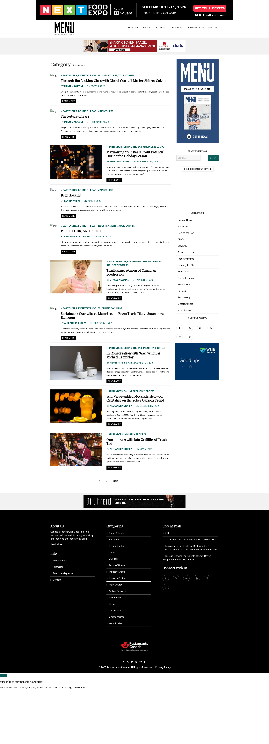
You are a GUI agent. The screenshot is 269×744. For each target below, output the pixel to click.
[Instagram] (136, 661)
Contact (57, 579)
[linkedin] (200, 328)
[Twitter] (190, 328)
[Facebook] (179, 328)
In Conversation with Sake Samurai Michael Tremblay (133, 355)
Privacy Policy (163, 667)
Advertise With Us (62, 560)
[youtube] (210, 328)
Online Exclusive (195, 27)
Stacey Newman (119, 279)
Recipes (150, 391)
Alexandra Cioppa (75, 323)
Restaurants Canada (77, 236)
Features (160, 27)
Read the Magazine (63, 573)
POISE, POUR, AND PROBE (81, 231)
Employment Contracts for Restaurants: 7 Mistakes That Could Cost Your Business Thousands (190, 547)
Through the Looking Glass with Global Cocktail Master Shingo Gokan (113, 80)
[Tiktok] (190, 337)
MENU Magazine (73, 86)
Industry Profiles (89, 75)
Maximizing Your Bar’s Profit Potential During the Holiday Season (135, 154)
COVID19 (182, 245)
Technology (184, 297)
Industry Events (108, 225)
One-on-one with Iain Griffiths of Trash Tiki (136, 441)
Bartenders (70, 75)
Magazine (133, 27)
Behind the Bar (87, 111)
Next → (117, 480)
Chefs (181, 239)
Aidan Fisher (117, 362)
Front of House (186, 252)
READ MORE (68, 101)
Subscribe (58, 566)
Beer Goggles (71, 195)
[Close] (3, 675)
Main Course (109, 75)
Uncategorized (185, 303)
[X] (128, 661)
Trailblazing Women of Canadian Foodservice (131, 272)
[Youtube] (141, 661)
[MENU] (64, 24)
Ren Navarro (72, 200)
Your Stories (176, 27)
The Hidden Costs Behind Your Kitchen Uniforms (190, 539)
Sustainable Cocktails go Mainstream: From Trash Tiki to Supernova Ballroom (112, 315)
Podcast (147, 27)
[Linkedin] (132, 661)
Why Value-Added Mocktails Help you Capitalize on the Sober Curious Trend (135, 398)
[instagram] (179, 337)
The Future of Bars (75, 116)
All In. (168, 533)
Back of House (117, 261)
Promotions (184, 284)
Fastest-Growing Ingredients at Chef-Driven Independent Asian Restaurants (187, 557)
